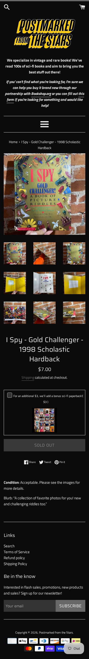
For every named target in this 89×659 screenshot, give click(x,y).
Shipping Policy (15, 564)
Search (9, 546)
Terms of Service (17, 552)
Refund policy (14, 558)
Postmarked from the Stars (56, 632)
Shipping (28, 377)
